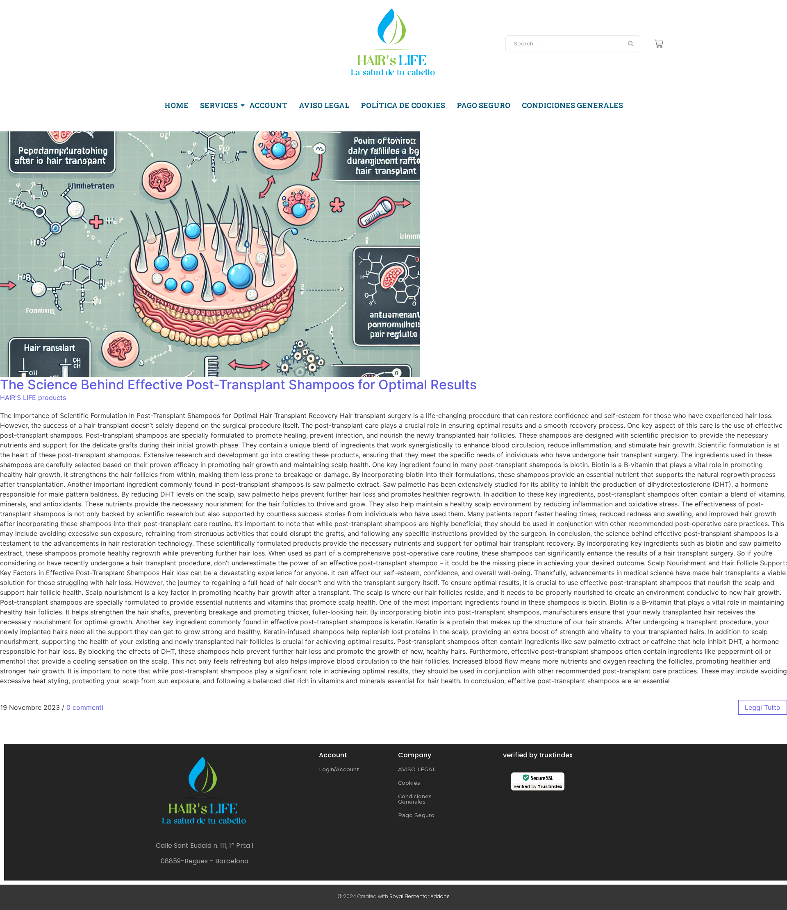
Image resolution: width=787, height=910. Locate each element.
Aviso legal (324, 105)
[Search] (631, 43)
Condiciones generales (572, 105)
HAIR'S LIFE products (33, 397)
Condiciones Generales (415, 799)
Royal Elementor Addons (419, 896)
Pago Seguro (416, 815)
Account (268, 105)
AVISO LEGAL (417, 769)
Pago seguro (483, 105)
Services (219, 105)
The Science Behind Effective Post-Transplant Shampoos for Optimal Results (238, 385)
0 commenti (84, 707)
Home (176, 105)
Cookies (409, 782)
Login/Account (339, 769)
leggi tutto (762, 707)
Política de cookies (403, 105)
